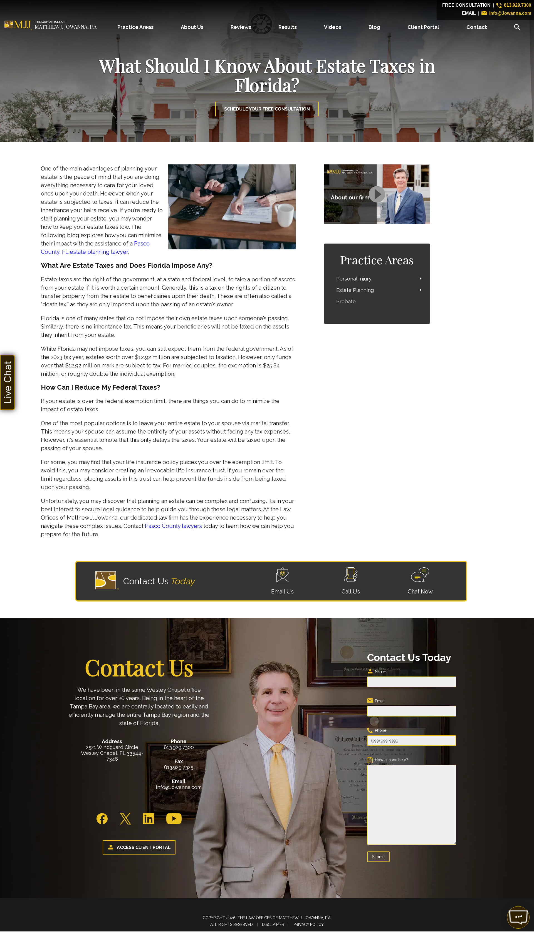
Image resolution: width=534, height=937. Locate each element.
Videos (332, 27)
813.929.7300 (517, 5)
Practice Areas (135, 27)
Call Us (351, 591)
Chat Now (420, 591)
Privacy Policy (308, 924)
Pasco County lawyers (173, 526)
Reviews (241, 27)
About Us (192, 27)
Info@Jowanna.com (510, 13)
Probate (346, 301)
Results (287, 27)
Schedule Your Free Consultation (267, 109)
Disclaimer (273, 924)
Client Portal (423, 27)
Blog (374, 27)
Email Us (282, 591)
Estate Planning (355, 290)
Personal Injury (354, 279)
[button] (7, 382)
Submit (378, 857)
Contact (476, 27)
